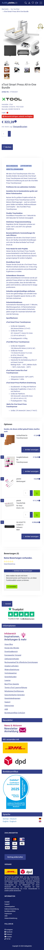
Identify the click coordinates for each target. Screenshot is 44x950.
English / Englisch (9, 821)
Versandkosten (20, 126)
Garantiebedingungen (12, 698)
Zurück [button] (8, 604)
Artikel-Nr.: (5, 92)
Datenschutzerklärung (12, 909)
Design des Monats (12, 648)
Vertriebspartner (11, 673)
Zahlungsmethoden (12, 659)
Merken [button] (8, 147)
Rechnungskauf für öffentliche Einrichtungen (21, 662)
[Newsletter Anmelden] (22, 728)
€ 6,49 (36, 479)
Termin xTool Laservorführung (16, 688)
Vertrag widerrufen (15, 857)
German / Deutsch (9, 819)
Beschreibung (12, 166)
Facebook (9, 932)
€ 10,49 (35, 457)
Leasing (7, 680)
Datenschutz (9, 706)
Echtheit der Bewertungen (22, 571)
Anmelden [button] (12, 587)
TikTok (8, 939)
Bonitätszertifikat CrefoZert (15, 713)
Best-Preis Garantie (12, 684)
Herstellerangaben (14, 169)
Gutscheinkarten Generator (15, 695)
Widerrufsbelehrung (12, 670)
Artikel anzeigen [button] (32, 450)
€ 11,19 (35, 500)
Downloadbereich (11, 651)
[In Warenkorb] (37, 493)
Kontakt (7, 902)
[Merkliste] (32, 3)
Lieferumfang (26, 166)
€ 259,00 (35, 522)
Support (7, 702)
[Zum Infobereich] (15, 635)
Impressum (8, 913)
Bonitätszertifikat (10, 911)
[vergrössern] (22, 38)
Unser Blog (9, 644)
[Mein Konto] (29, 2)
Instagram (9, 929)
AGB (6, 709)
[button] (2, 435)
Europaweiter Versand (13, 655)
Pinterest (9, 934)
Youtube (9, 936)
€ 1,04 (36, 435)
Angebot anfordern (12, 666)
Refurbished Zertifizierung (14, 691)
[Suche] (25, 3)
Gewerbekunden (10, 677)
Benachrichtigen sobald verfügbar (18, 116)
